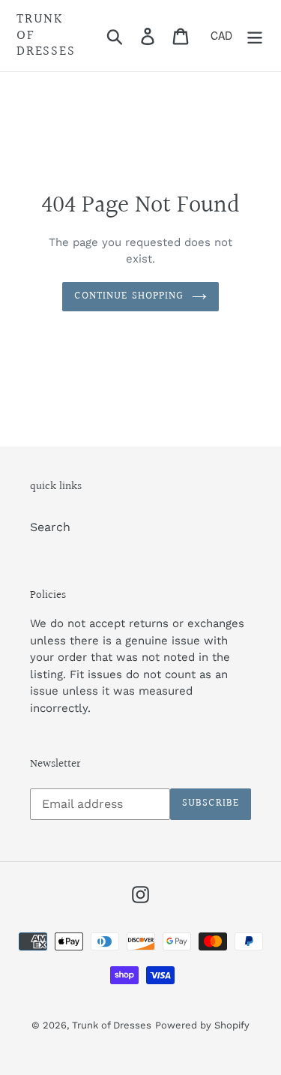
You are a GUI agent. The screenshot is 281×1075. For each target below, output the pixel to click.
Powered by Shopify (202, 1025)
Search (50, 527)
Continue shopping (129, 296)
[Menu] (254, 36)
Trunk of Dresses (46, 35)
